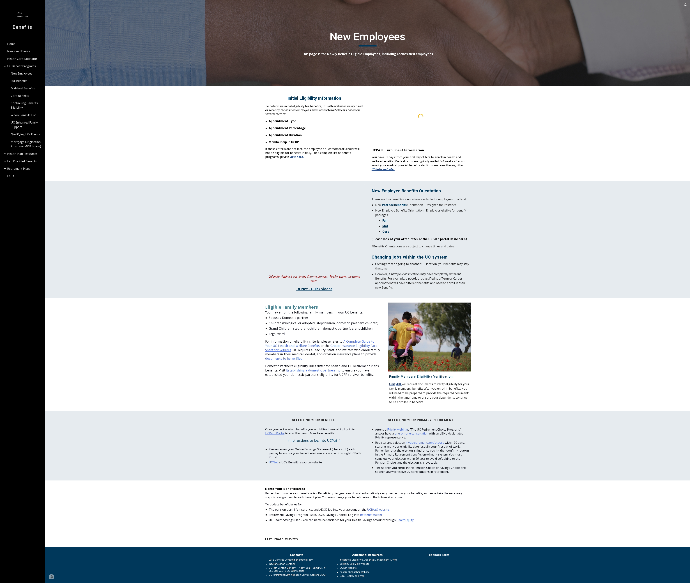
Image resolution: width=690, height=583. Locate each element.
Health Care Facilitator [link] (22, 59)
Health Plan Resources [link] (22, 154)
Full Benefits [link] (19, 81)
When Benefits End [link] (23, 115)
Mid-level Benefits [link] (23, 88)
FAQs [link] (10, 176)
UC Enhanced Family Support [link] (24, 124)
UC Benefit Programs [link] (21, 66)
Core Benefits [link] (20, 96)
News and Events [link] (18, 51)
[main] (367, 38)
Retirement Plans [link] (18, 169)
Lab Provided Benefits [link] (22, 161)
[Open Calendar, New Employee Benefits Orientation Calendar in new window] (358, 189)
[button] (685, 5)
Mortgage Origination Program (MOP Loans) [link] (26, 144)
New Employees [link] (21, 73)
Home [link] (11, 44)
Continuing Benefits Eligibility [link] (24, 105)
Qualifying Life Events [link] (25, 134)
